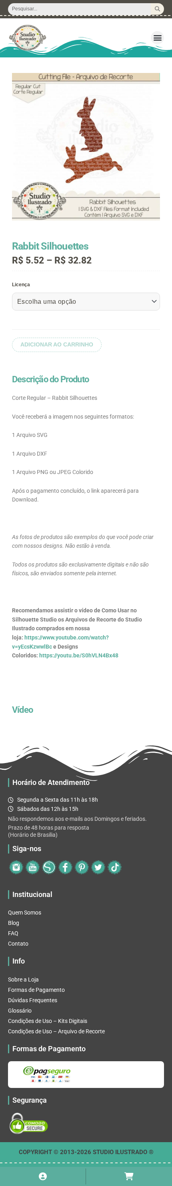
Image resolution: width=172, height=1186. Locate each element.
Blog (13, 923)
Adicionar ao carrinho (56, 345)
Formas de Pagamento (36, 990)
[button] (157, 37)
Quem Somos (24, 912)
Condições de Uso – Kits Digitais (47, 1021)
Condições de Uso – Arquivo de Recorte (56, 1031)
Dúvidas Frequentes (32, 1000)
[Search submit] (157, 9)
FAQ (13, 933)
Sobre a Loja (23, 979)
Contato (18, 943)
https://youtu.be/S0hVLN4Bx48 (78, 655)
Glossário (20, 1010)
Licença (21, 284)
